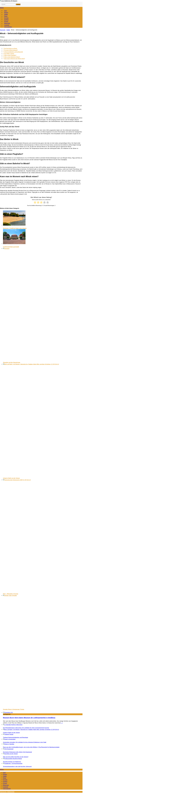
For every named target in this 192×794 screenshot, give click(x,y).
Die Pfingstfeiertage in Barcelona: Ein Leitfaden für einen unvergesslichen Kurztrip (26, 727)
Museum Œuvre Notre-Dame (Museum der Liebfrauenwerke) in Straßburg (29, 717)
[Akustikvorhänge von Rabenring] (12, 758)
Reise (5, 16)
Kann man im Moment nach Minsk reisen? (14, 58)
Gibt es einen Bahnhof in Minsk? (12, 57)
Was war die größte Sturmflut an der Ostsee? (15, 757)
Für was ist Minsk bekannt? (11, 50)
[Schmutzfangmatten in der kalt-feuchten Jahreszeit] (12, 763)
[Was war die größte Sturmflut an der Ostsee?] (10, 753)
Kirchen (6, 18)
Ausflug (6, 19)
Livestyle (6, 25)
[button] (2, 7)
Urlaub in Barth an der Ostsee (11, 732)
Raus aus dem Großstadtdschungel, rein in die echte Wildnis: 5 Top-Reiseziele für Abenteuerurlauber (31, 747)
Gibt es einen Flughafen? (10, 55)
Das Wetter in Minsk (9, 53)
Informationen (8, 27)
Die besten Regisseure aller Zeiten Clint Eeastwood (17, 752)
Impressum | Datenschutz (7, 791)
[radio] (35, 202)
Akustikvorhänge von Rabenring (12, 761)
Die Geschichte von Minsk (10, 48)
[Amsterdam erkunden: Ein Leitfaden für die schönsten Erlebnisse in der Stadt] (9, 739)
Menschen (7, 23)
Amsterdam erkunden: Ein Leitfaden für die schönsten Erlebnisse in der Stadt (24, 742)
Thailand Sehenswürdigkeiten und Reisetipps (15, 737)
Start (5, 10)
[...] (62, 723)
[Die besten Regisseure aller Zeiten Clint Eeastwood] (8, 749)
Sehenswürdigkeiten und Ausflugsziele (13, 51)
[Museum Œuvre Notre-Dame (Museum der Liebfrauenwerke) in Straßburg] (8, 712)
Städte (6, 14)
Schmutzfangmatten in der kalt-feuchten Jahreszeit (17, 766)
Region (6, 12)
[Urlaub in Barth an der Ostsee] (31, 729)
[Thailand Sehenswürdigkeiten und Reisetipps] (8, 734)
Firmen (6, 21)
